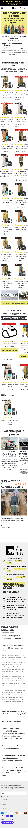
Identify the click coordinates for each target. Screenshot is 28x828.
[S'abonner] (25, 793)
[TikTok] (8, 796)
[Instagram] (5, 796)
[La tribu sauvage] (14, 8)
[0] (25, 8)
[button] (21, 7)
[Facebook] (1, 796)
